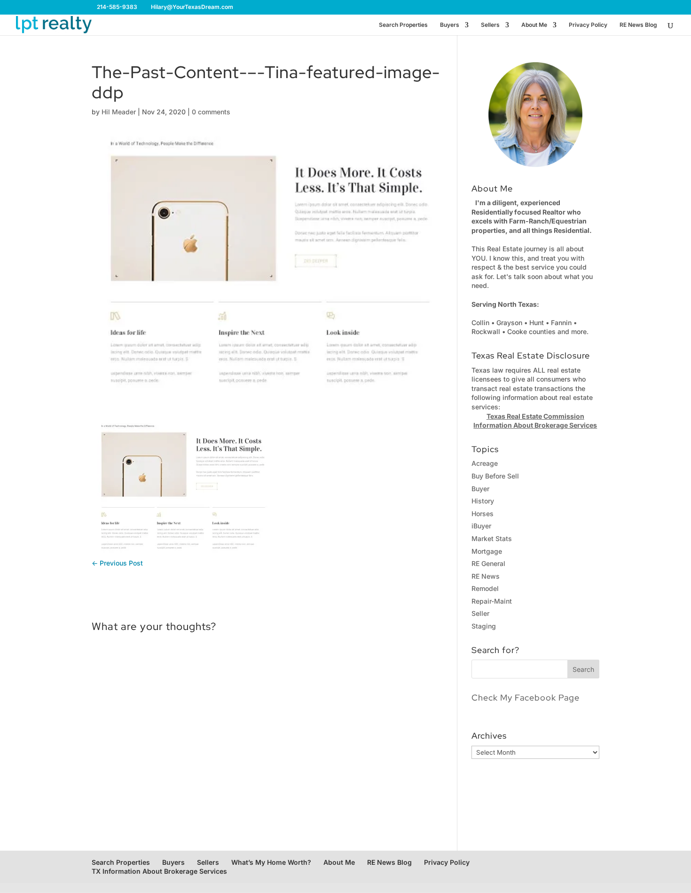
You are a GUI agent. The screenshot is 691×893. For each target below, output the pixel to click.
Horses (482, 514)
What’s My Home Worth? (271, 862)
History (482, 501)
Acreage (484, 463)
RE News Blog (638, 25)
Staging (483, 626)
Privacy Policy (588, 25)
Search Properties (403, 25)
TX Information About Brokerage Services (159, 871)
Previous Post (117, 563)
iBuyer (481, 526)
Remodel (485, 588)
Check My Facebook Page (525, 697)
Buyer (480, 489)
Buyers (449, 25)
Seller (480, 613)
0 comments (211, 112)
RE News (485, 576)
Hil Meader (119, 112)
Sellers (490, 25)
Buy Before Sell (495, 476)
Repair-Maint (491, 601)
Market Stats (491, 538)
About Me (534, 25)
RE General (488, 563)
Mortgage (486, 551)
